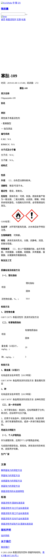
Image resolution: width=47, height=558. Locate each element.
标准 (23, 19)
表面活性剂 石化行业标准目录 (15, 519)
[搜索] (26, 14)
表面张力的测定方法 (10, 486)
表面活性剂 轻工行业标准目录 (15, 513)
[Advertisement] (23, 46)
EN (19, 3)
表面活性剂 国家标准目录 (13, 503)
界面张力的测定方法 (10, 475)
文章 (19, 19)
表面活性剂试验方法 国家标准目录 (17, 524)
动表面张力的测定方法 (11, 481)
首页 (3, 19)
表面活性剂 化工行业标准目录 (15, 508)
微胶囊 (4, 8)
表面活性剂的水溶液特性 (12, 491)
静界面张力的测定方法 (11, 470)
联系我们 (5, 547)
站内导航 (5, 535)
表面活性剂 (11, 19)
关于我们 (6, 541)
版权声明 (6, 529)
